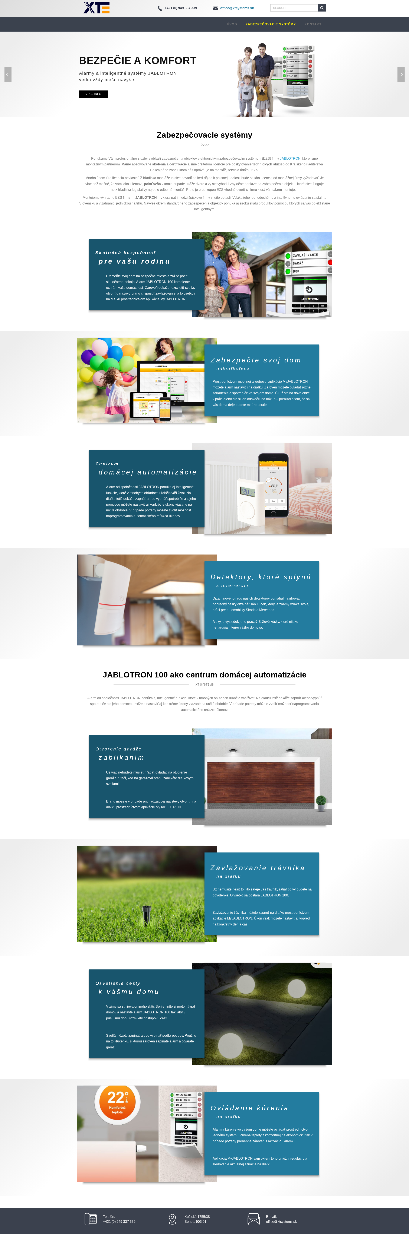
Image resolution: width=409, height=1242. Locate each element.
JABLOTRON (290, 158)
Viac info (93, 94)
